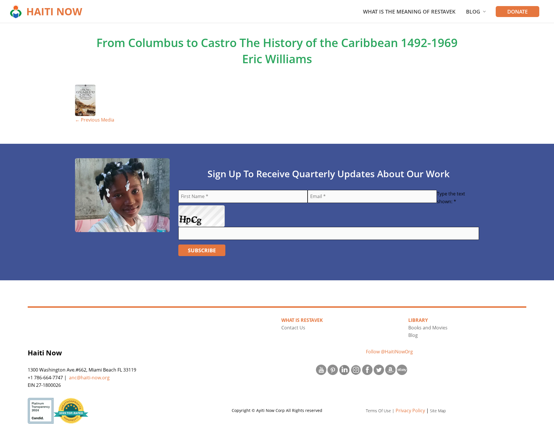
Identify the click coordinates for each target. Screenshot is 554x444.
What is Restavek (302, 320)
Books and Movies (428, 327)
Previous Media (94, 120)
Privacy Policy (410, 410)
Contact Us (293, 327)
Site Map (438, 410)
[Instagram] (356, 370)
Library (418, 320)
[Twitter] (379, 370)
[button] (517, 11)
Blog (473, 11)
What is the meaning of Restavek (409, 11)
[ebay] (402, 370)
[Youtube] (321, 370)
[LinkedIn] (344, 370)
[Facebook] (367, 370)
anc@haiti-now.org (89, 377)
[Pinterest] (332, 370)
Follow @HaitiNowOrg (389, 351)
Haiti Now (54, 11)
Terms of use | (381, 410)
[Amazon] (390, 370)
